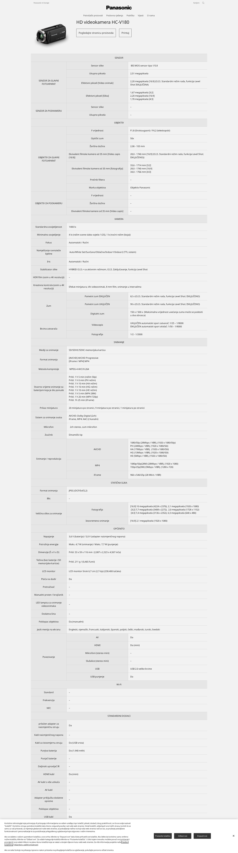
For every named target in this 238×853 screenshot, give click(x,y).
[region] (119, 836)
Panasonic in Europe (41, 3)
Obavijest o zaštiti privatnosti (26, 844)
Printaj (125, 32)
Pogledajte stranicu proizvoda (96, 32)
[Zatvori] (234, 836)
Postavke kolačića (162, 836)
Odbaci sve (182, 836)
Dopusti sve (202, 836)
